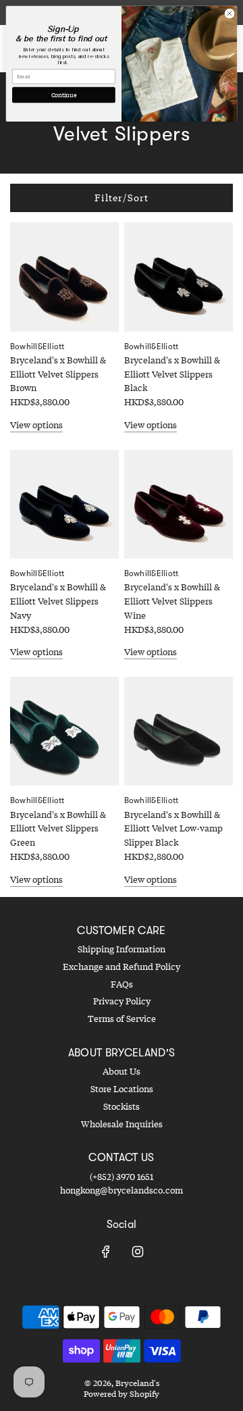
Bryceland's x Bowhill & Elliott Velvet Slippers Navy (58, 601)
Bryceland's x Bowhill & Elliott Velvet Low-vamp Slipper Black (173, 829)
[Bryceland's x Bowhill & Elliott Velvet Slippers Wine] (178, 504)
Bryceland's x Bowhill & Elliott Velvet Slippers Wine (172, 601)
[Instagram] (138, 1251)
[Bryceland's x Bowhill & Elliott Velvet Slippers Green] (64, 731)
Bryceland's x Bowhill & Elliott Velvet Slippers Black (172, 374)
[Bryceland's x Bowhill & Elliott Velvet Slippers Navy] (64, 504)
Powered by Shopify (121, 1394)
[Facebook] (106, 1251)
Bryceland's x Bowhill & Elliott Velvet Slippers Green (58, 829)
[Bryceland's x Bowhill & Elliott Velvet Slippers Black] (178, 276)
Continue (64, 95)
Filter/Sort (121, 197)
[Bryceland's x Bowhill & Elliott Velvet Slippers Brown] (64, 276)
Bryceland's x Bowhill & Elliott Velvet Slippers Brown (58, 374)
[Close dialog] (229, 13)
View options (36, 425)
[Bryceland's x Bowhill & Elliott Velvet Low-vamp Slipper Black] (178, 731)
